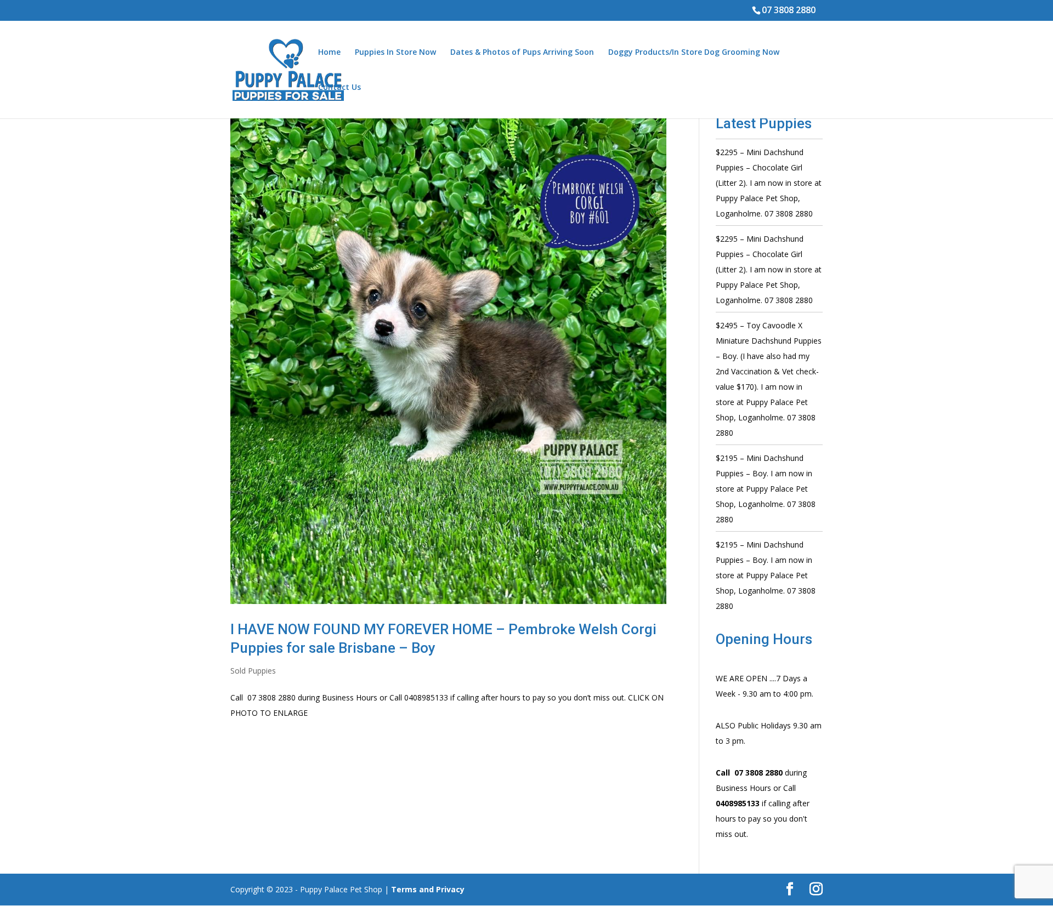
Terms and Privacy (428, 889)
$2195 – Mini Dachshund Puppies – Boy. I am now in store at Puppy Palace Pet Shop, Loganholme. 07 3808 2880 (766, 489)
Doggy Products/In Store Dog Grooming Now (693, 52)
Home (329, 52)
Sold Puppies (253, 670)
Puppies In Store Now (395, 52)
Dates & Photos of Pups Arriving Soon (522, 52)
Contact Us (339, 87)
